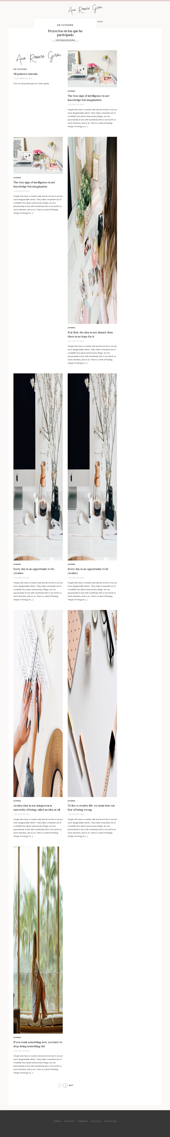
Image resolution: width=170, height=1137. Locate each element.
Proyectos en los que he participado (65, 33)
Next (71, 1085)
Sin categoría (65, 25)
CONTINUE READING (65, 40)
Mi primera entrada (25, 74)
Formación (83, 1121)
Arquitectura (110, 1121)
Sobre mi (57, 1121)
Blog (100, 22)
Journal (72, 91)
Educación (69, 1121)
